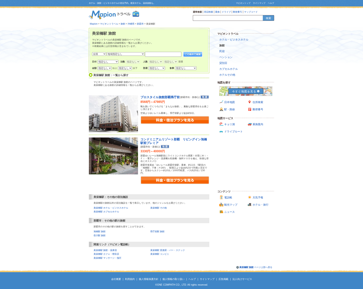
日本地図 (229, 102)
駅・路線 (229, 109)
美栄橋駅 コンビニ (159, 254)
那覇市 (140, 24)
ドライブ (226, 12)
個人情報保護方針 (148, 279)
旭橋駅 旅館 (99, 231)
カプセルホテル (228, 68)
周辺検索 (208, 12)
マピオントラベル (109, 24)
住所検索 (258, 102)
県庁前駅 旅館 (157, 231)
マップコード (251, 12)
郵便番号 (237, 12)
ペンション (226, 57)
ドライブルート (233, 131)
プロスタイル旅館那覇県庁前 (160, 97)
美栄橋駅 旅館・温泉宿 (105, 250)
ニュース (229, 211)
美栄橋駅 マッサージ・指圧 (107, 258)
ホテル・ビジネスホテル (233, 39)
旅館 (123, 24)
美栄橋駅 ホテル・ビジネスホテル (111, 208)
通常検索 (197, 12)
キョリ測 (229, 124)
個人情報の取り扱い (173, 279)
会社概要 (116, 279)
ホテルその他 (227, 74)
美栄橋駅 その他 (158, 208)
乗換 (217, 12)
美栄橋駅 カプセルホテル (106, 211)
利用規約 (130, 279)
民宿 (222, 51)
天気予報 (258, 197)
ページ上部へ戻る (255, 267)
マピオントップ (243, 3)
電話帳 (228, 197)
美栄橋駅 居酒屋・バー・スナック (167, 250)
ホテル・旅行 (260, 204)
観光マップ (230, 204)
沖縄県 (131, 24)
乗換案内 (258, 124)
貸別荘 (223, 62)
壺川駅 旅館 (99, 235)
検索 (268, 18)
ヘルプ (271, 3)
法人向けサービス (242, 279)
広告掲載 (223, 279)
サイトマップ (259, 3)
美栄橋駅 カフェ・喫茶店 (106, 254)
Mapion (94, 24)
